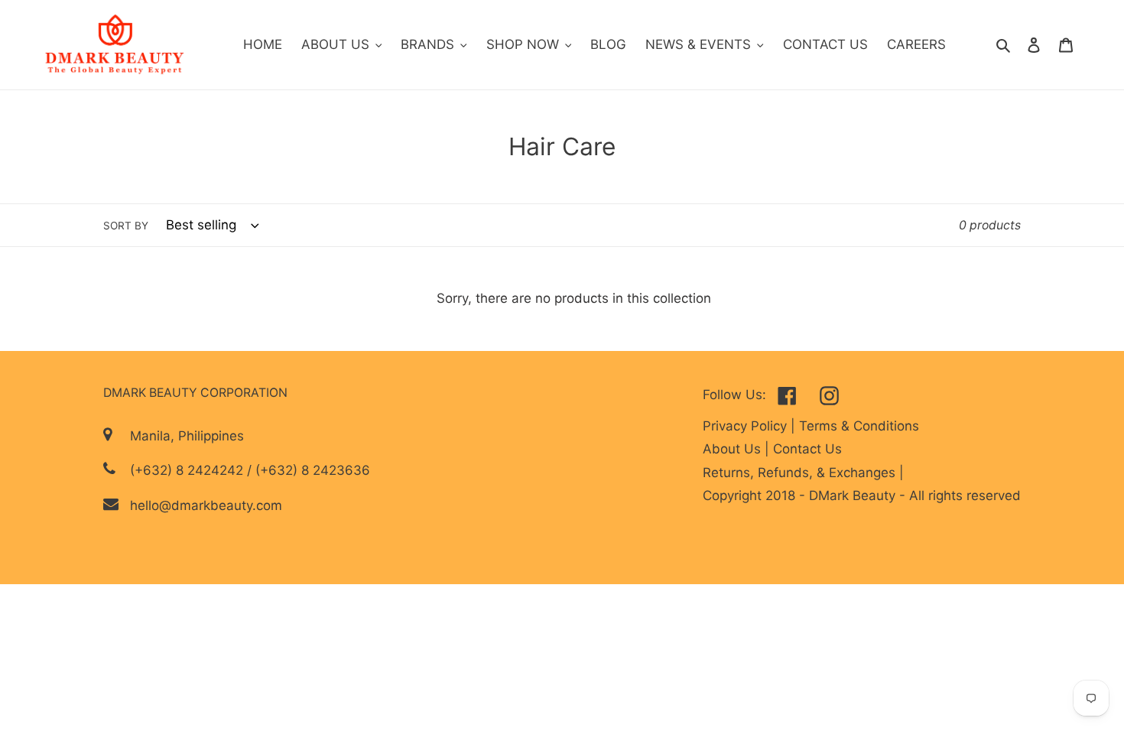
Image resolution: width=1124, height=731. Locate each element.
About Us (734, 448)
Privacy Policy (747, 426)
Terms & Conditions (859, 426)
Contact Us (807, 448)
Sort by (125, 225)
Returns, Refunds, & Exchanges (801, 472)
